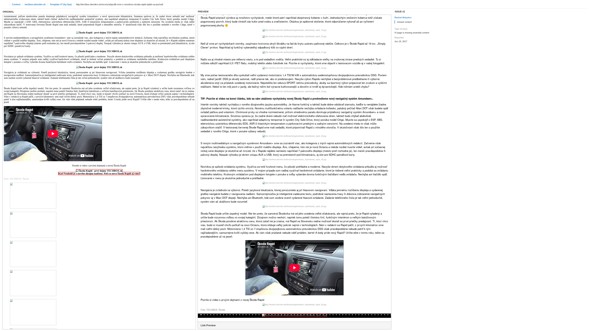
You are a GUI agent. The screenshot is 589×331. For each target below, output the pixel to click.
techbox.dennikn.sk (35, 4)
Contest (16, 4)
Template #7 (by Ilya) (61, 4)
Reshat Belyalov (403, 17)
